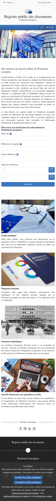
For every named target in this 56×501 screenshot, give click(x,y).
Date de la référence (9, 165)
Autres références (9, 154)
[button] (28, 450)
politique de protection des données (25, 493)
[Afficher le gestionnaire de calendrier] (52, 170)
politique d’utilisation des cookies (16, 496)
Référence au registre (11, 144)
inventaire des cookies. (44, 496)
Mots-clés (6, 134)
